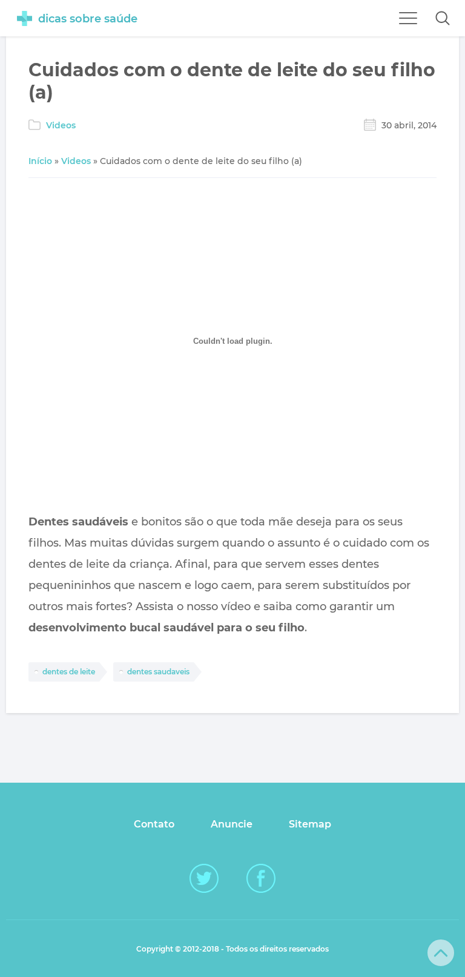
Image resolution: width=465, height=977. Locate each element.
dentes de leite (68, 671)
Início (40, 161)
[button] (442, 18)
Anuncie (231, 824)
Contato (154, 824)
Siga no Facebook (260, 878)
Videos (61, 125)
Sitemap (310, 824)
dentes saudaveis (158, 671)
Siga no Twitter (204, 878)
